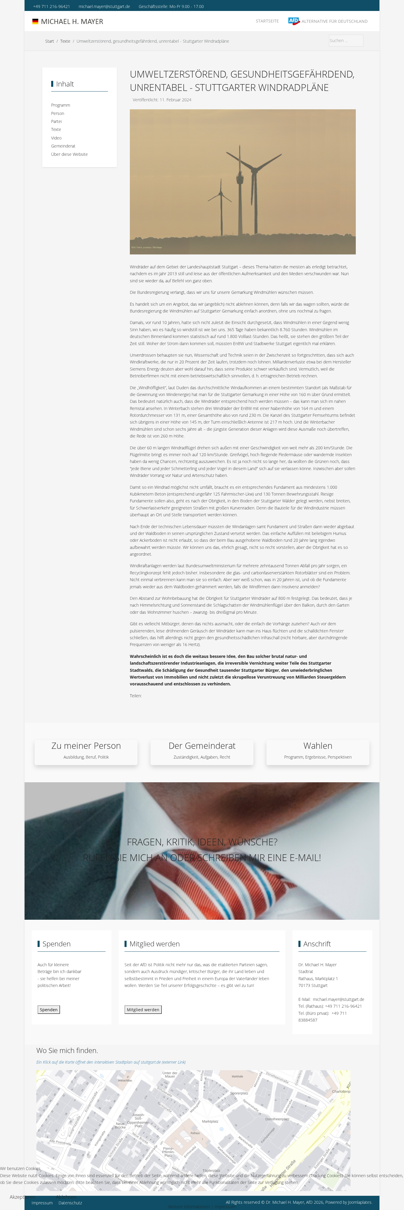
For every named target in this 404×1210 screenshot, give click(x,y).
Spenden (49, 1009)
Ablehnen (66, 1197)
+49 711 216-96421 (51, 6)
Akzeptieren (22, 1197)
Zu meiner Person (86, 745)
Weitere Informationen (189, 1206)
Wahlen (317, 745)
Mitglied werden (143, 1009)
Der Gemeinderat (202, 745)
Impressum (225, 1206)
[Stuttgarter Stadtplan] (193, 1130)
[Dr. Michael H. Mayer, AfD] (69, 21)
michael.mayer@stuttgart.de (104, 6)
